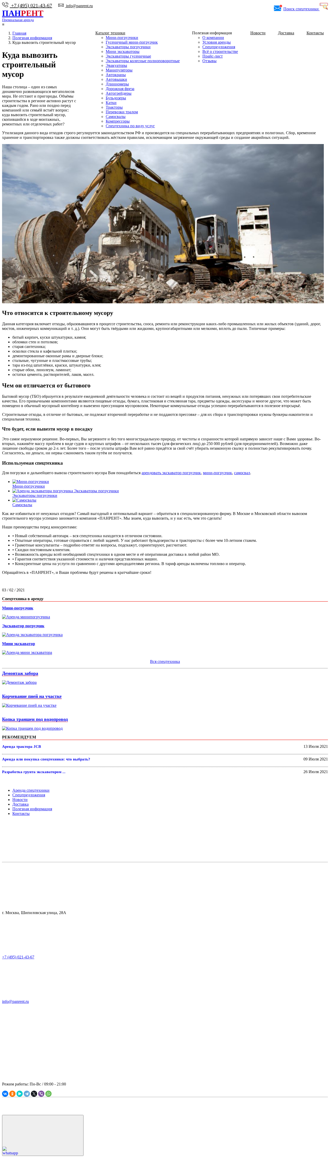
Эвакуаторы (116, 65)
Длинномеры (117, 84)
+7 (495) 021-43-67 (31, 5)
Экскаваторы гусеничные (128, 56)
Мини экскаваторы (122, 51)
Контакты (315, 33)
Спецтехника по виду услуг (130, 126)
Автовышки (116, 79)
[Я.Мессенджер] (19, 1094)
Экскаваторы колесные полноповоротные (143, 61)
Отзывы (209, 61)
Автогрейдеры (118, 93)
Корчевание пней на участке (32, 696)
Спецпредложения (218, 47)
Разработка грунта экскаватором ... (33, 772)
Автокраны (116, 75)
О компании (213, 37)
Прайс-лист (212, 56)
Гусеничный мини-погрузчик (132, 42)
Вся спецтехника (165, 661)
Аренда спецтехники (31, 790)
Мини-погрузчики (122, 37)
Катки (111, 102)
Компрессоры (118, 121)
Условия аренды (216, 42)
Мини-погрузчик (17, 608)
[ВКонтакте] (5, 1094)
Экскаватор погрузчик (23, 626)
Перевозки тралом (122, 112)
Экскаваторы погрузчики (128, 47)
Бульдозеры (116, 98)
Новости (258, 33)
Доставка (286, 33)
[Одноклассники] (12, 1094)
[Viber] (41, 1094)
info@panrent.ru (79, 6)
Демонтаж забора (20, 673)
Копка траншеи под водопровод (35, 719)
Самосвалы (116, 116)
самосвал (242, 473)
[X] (34, 1094)
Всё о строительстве (220, 51)
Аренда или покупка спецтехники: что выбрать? (46, 759)
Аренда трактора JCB (21, 746)
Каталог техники (110, 33)
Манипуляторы (119, 70)
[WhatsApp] (48, 1094)
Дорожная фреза (120, 88)
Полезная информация (32, 809)
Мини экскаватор (18, 643)
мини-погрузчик (217, 473)
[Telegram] (27, 1094)
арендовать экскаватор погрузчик (171, 473)
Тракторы (114, 107)
